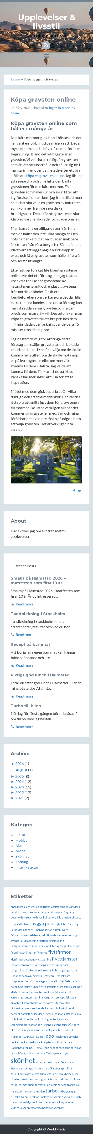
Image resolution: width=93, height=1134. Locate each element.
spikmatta (41, 1068)
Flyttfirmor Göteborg (23, 959)
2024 (19, 781)
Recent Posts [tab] (25, 565)
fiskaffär (31, 952)
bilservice (50, 917)
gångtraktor (18, 970)
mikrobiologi (42, 1019)
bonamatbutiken (21, 924)
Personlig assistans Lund (55, 1029)
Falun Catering (29, 940)
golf (64, 970)
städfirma (40, 1073)
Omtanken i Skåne (40, 1024)
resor (14, 1053)
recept (54, 1047)
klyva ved (24, 992)
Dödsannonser (19, 935)
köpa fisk (65, 997)
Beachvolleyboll (35, 917)
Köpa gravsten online (43, 99)
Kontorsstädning (33, 997)
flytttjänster (65, 958)
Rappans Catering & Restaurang (30, 1047)
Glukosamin (33, 970)
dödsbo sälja (36, 935)
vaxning (58, 1096)
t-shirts (47, 1079)
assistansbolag (59, 906)
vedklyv (26, 1102)
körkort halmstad (32, 1002)
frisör (34, 964)
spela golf (29, 1068)
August (21, 770)
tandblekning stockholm (67, 1079)
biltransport (64, 917)
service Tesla (44, 1053)
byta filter (61, 924)
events (15, 940)
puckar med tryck (30, 1042)
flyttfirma (42, 952)
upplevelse (46, 1096)
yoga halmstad (44, 1107)
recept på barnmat (70, 1047)
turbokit (15, 1096)
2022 (19, 792)
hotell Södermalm (67, 981)
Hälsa (20, 834)
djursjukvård (60, 929)
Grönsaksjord (62, 975)
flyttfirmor (59, 952)
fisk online (74, 945)
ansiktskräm (18, 906)
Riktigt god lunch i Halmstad (40, 675)
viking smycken (66, 1102)
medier (30, 1019)
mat (60, 1013)
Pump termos (49, 1042)
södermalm (53, 1062)
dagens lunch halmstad (38, 929)
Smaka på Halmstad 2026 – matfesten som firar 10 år (38, 581)
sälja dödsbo (29, 1053)
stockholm (65, 1073)
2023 (19, 787)
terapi (14, 1084)
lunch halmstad (58, 1008)
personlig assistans (28, 1029)
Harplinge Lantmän (22, 981)
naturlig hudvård (60, 1019)
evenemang (69, 935)
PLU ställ (40, 1036)
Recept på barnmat (30, 644)
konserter (37, 992)
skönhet (23, 1060)
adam (15, 113)
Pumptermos (64, 1042)
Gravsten (48, 975)
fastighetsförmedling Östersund (30, 945)
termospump (42, 1084)
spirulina (66, 1068)
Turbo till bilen (26, 706)
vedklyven (38, 1102)
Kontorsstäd (51, 992)
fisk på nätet (18, 952)
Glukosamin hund (51, 970)
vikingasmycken (20, 1107)
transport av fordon (33, 1091)
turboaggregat (67, 1091)
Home (15, 79)
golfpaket (72, 970)
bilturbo (76, 917)
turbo (52, 1090)
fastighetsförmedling (51, 940)
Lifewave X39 (62, 1002)
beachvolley (18, 917)
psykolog (73, 1036)
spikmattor (54, 1068)
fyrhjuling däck (59, 964)
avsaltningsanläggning (60, 912)
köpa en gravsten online (45, 175)
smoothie (41, 1062)
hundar (35, 986)
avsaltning (40, 912)
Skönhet (22, 856)
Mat (19, 845)
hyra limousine (49, 986)
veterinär (51, 1102)
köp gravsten (51, 997)
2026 (19, 763)
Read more (24, 604)
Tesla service (59, 1084)
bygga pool (43, 923)
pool (51, 1036)
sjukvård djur (61, 1053)
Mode (21, 850)
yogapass (59, 1107)
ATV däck (74, 906)
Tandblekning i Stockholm (38, 614)
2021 (19, 798)
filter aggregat (58, 945)
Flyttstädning (43, 959)
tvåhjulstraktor (30, 1096)
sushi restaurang (32, 1079)
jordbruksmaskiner (70, 986)
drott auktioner (52, 935)
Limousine (17, 1008)
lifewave (48, 1002)
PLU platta (28, 1036)
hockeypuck (42, 981)
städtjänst (52, 1073)
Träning (22, 861)
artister (31, 906)
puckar (15, 1042)
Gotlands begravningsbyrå (26, 975)
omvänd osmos (60, 1024)
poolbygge (62, 1036)
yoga (33, 1107)
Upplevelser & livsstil (46, 21)
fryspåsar (44, 964)
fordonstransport (21, 964)
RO (19, 1053)
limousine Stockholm (36, 1008)
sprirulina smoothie (22, 1073)
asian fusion (43, 906)
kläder (15, 992)
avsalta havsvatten (22, 912)
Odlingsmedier (20, 1024)
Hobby (21, 840)
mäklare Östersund (45, 1013)
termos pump (26, 1084)
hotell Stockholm (20, 986)
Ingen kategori (60, 107)
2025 (19, 776)
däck (21, 929)
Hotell (53, 981)
